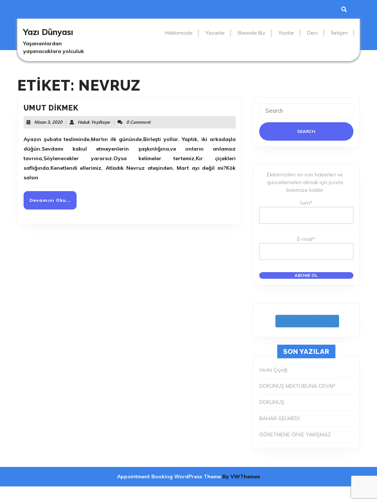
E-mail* (306, 239)
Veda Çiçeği (273, 369)
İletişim (339, 32)
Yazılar (286, 32)
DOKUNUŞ (271, 402)
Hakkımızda (179, 32)
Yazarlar (215, 32)
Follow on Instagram (311, 321)
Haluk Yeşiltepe (94, 122)
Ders (312, 32)
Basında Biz (251, 32)
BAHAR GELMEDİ (279, 418)
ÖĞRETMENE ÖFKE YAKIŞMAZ (295, 434)
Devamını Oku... (53, 203)
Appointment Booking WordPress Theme (169, 476)
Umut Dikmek (51, 107)
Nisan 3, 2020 (48, 122)
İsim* (306, 203)
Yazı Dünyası (48, 32)
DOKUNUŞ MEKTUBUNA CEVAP (297, 386)
